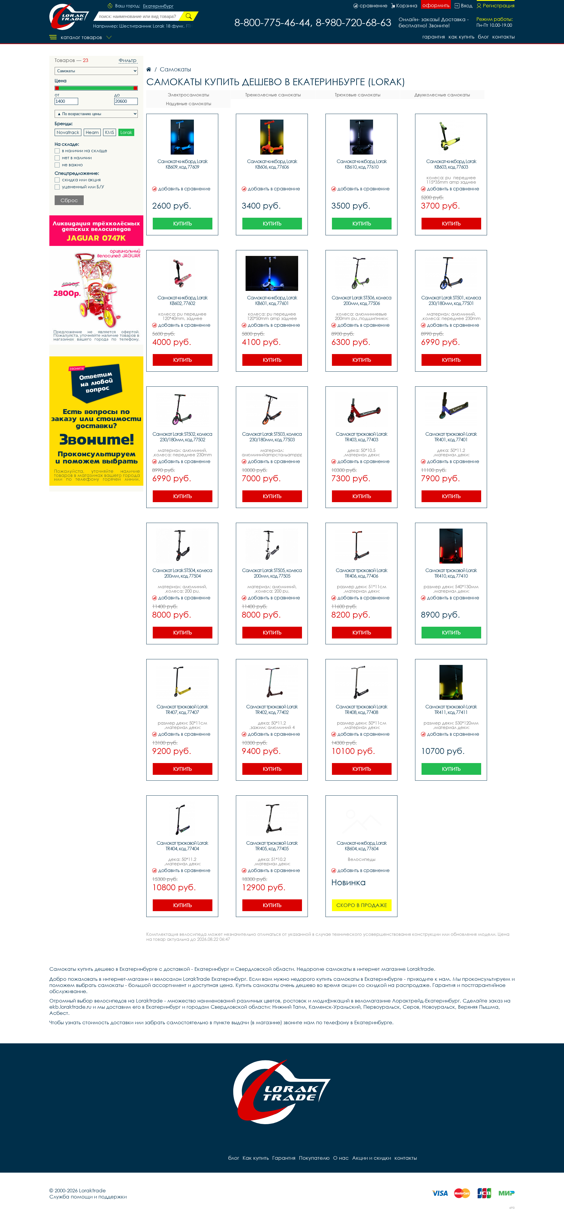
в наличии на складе (84, 150)
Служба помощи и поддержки (88, 1196)
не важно (72, 164)
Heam (92, 132)
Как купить (461, 36)
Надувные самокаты (188, 103)
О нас (341, 1158)
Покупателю (314, 1158)
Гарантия (433, 36)
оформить (435, 5)
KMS (109, 132)
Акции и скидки (371, 1158)
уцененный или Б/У (83, 187)
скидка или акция (81, 179)
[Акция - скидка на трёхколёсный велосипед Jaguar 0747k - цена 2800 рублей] (96, 280)
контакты (503, 36)
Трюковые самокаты (357, 94)
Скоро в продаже (361, 905)
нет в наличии (77, 157)
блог (483, 36)
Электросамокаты (188, 94)
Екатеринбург (158, 6)
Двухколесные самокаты (442, 94)
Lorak (126, 132)
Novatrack (68, 132)
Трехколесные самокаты (273, 94)
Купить (182, 223)
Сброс (69, 200)
